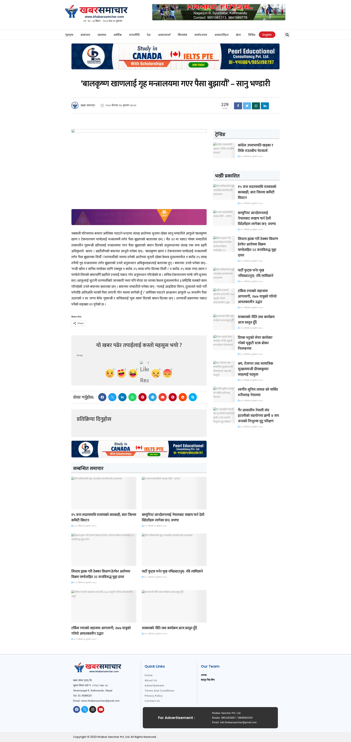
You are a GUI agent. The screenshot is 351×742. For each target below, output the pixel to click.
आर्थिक (118, 35)
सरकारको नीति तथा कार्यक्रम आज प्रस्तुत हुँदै (169, 628)
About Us (151, 680)
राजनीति (134, 35)
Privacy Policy (154, 696)
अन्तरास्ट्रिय (221, 35)
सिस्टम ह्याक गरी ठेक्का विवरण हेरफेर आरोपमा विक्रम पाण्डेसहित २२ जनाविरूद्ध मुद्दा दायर (100, 574)
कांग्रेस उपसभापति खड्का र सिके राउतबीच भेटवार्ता (255, 148)
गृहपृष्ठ (69, 35)
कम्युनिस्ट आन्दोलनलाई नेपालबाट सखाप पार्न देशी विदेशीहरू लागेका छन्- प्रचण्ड (173, 517)
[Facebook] (76, 709)
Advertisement (154, 685)
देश (149, 35)
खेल (238, 35)
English (267, 35)
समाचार (85, 35)
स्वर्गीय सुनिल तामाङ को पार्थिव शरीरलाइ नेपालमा (258, 392)
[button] (287, 35)
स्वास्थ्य (102, 35)
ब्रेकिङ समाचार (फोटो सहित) (85, 619)
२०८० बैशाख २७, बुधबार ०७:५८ (85, 526)
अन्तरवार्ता (164, 35)
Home (148, 675)
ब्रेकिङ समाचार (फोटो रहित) (156, 505)
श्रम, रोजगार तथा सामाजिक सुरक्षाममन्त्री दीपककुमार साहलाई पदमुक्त (255, 369)
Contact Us (152, 701)
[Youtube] (100, 709)
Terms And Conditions (159, 690)
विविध (251, 35)
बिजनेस (182, 35)
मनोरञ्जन (201, 35)
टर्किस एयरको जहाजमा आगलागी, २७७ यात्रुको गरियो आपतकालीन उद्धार (101, 631)
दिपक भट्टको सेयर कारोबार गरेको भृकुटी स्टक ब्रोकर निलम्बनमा (255, 343)
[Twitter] (84, 709)
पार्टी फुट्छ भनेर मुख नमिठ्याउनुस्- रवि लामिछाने (172, 571)
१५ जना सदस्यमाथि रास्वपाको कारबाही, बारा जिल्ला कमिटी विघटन (103, 517)
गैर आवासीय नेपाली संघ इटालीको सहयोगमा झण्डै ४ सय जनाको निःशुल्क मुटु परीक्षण (258, 415)
